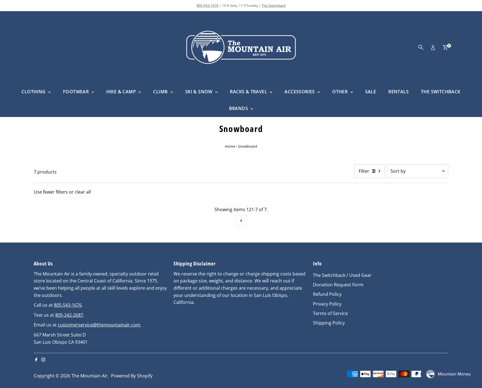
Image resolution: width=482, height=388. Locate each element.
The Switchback (274, 5)
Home (230, 146)
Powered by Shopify (132, 376)
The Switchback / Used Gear (342, 275)
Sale (370, 92)
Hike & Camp (121, 92)
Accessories (300, 92)
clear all (83, 192)
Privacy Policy (327, 304)
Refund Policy (327, 294)
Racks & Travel (249, 92)
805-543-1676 (207, 5)
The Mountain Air (89, 376)
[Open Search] (420, 47)
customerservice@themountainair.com (99, 325)
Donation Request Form (338, 285)
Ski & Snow (199, 92)
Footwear (76, 92)
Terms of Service (330, 313)
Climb (161, 92)
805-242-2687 (69, 315)
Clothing (34, 92)
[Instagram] (43, 360)
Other (340, 92)
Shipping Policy (329, 323)
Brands (239, 108)
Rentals (398, 92)
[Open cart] (445, 47)
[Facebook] (36, 360)
